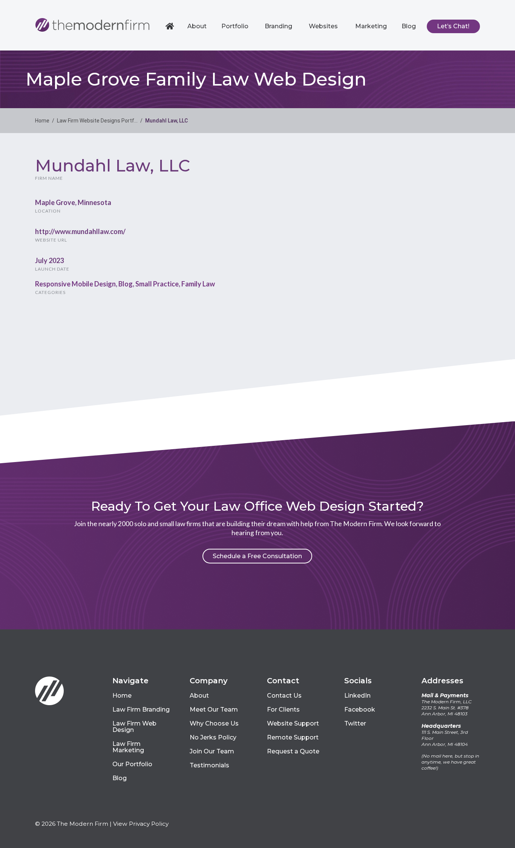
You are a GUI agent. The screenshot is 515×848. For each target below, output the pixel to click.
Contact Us (284, 695)
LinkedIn (357, 695)
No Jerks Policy (213, 737)
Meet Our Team (214, 709)
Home (171, 26)
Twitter (355, 723)
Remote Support (293, 737)
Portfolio (234, 26)
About (197, 26)
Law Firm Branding (141, 709)
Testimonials (209, 765)
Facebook (359, 709)
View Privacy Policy (141, 823)
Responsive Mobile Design (75, 284)
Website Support (293, 723)
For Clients (283, 709)
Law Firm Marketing (128, 747)
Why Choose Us (214, 723)
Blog (409, 26)
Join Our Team (212, 751)
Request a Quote (293, 751)
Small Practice (157, 284)
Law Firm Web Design (134, 726)
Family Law (198, 284)
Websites (323, 26)
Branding (278, 26)
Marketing (371, 26)
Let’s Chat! (453, 26)
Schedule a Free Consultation (257, 556)
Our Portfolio (132, 764)
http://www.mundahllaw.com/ (80, 231)
